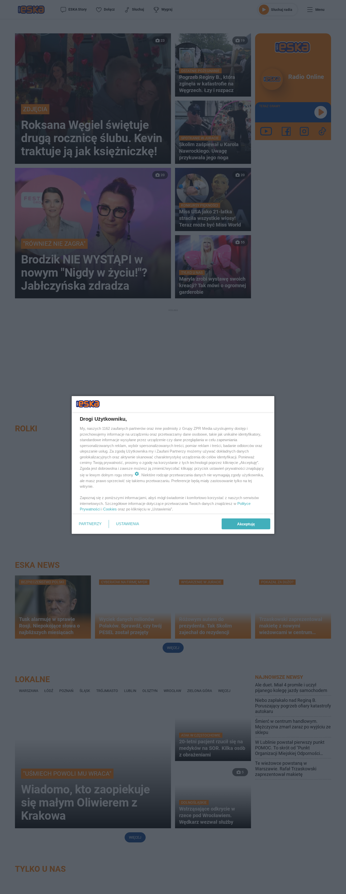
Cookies (110, 509)
